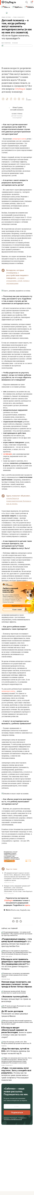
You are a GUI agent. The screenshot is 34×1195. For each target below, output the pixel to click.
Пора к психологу (7, 1065)
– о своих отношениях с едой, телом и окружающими (17, 281)
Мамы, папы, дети (6, 956)
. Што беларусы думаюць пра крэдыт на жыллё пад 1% (15, 1051)
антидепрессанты (8, 691)
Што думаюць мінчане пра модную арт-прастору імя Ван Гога (16, 943)
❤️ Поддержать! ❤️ (9, 861)
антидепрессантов (19, 139)
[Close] (31, 585)
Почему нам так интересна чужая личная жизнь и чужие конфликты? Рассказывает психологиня (16, 1074)
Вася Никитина (6, 43)
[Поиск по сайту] (27, 2)
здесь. (27, 905)
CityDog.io (20, 89)
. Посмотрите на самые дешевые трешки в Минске (14, 1013)
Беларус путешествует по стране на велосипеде (16, 999)
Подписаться (17, 1112)
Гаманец (4, 1045)
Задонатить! (16, 606)
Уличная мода (5, 979)
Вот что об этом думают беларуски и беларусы (15, 964)
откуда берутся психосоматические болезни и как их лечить (18, 501)
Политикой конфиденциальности (13, 1119)
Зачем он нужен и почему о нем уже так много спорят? (16, 1032)
